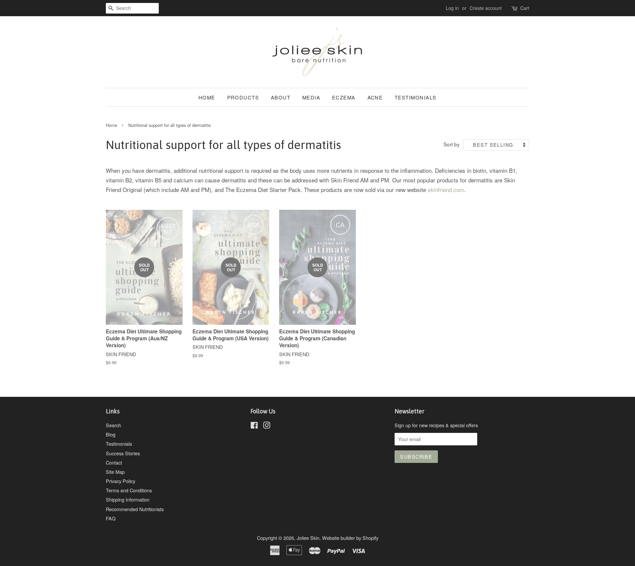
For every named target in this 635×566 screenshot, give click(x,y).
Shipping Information (127, 499)
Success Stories (123, 453)
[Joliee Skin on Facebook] (254, 426)
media (311, 97)
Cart (524, 8)
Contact (114, 462)
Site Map (115, 471)
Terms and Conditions (129, 490)
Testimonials (119, 443)
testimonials (416, 97)
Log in (452, 8)
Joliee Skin (308, 537)
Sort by (452, 144)
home (206, 97)
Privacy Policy (120, 480)
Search (113, 425)
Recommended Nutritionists (135, 509)
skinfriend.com (446, 189)
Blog (110, 434)
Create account (486, 8)
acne (375, 97)
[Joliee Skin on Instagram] (266, 426)
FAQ (110, 518)
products (243, 97)
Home (111, 125)
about (281, 97)
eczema (344, 97)
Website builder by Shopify (350, 537)
